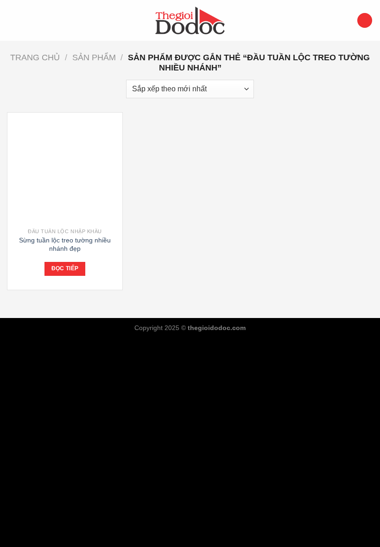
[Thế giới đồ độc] (190, 20)
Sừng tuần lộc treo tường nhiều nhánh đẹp (65, 244)
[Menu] (12, 20)
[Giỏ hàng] (364, 20)
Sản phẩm (94, 57)
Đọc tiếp (65, 268)
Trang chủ (35, 57)
